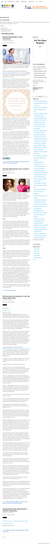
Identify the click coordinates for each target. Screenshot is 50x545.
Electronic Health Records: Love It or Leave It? (16, 169)
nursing (9, 501)
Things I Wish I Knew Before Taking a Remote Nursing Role (40, 109)
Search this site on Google (38, 239)
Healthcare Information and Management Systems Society (14, 72)
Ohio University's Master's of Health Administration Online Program (15, 521)
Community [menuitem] (22, 14)
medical (17, 530)
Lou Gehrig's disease (10, 161)
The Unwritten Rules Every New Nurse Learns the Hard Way (40, 185)
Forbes (9, 79)
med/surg (15, 503)
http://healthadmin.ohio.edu (8, 523)
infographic (22, 530)
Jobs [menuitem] (36, 1)
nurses (23, 501)
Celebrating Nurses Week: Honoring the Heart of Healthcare (40, 191)
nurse (20, 501)
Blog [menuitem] (6, 1)
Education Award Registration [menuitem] (37, 14)
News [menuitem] (18, 14)
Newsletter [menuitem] (17, 1)
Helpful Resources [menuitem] (24, 1)
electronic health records (11, 290)
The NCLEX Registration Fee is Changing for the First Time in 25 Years (40, 103)
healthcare (17, 501)
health (13, 501)
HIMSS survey (5, 137)
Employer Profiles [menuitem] (31, 1)
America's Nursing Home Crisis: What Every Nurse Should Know (39, 126)
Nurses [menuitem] (2, 1)
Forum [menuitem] (26, 14)
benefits (8, 29)
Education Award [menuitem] (11, 1)
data (26, 501)
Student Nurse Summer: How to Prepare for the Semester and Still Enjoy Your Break (40, 141)
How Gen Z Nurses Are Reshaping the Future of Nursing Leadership (39, 221)
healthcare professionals (20, 161)
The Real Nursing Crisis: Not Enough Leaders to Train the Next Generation (40, 206)
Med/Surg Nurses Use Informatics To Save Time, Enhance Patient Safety (16, 297)
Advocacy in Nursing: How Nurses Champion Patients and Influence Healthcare (40, 235)
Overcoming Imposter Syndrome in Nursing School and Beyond (40, 151)
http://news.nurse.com (7, 310)
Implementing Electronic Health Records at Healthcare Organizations (15, 510)
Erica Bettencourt (10, 40)
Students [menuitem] (6, 14)
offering (19, 22)
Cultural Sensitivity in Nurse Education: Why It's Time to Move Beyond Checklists (40, 120)
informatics (20, 503)
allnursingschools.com (7, 131)
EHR (7, 501)
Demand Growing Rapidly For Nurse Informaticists (13, 38)
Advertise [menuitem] (40, 1)
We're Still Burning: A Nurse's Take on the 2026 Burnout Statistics (40, 158)
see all (34, 259)
